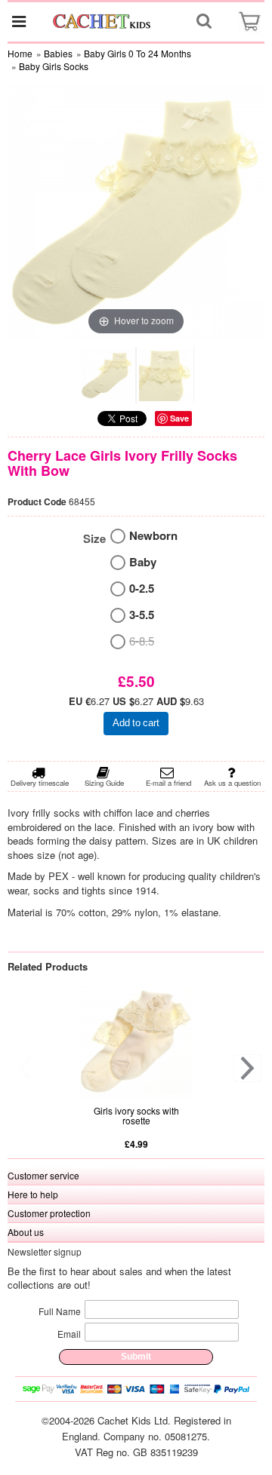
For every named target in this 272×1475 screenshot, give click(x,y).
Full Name (60, 1311)
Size (94, 539)
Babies (58, 53)
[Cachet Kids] (102, 21)
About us (26, 1231)
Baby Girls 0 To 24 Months (137, 53)
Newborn (153, 536)
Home (20, 53)
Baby (142, 562)
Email (69, 1333)
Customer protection (49, 1213)
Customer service (43, 1175)
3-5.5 (141, 615)
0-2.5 (141, 588)
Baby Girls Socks (53, 66)
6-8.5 (141, 641)
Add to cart (136, 723)
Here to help (33, 1194)
